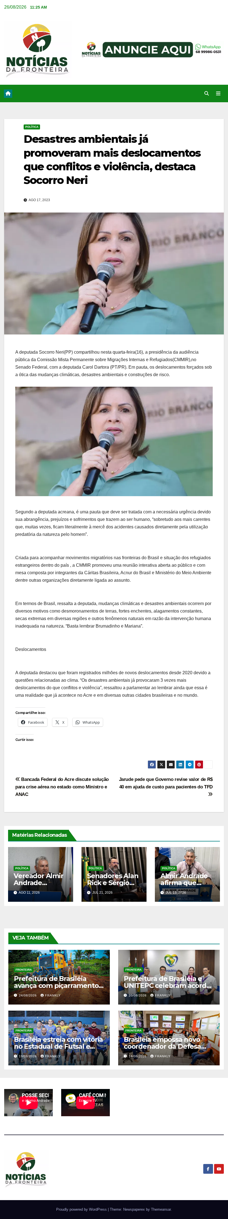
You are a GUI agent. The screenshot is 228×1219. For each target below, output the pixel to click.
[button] (206, 93)
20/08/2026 (138, 995)
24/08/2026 (28, 995)
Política (31, 126)
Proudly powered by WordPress (82, 1209)
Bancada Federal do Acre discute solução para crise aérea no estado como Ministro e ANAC (62, 786)
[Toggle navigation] (218, 93)
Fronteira (24, 969)
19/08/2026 (28, 1056)
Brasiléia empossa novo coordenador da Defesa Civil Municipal (162, 1046)
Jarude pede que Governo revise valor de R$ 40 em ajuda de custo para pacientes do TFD (166, 783)
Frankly (53, 995)
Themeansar (161, 1209)
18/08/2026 (138, 1056)
